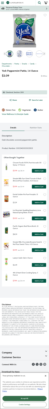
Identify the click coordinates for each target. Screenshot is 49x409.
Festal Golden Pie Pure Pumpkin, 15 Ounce (25, 195)
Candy (32, 64)
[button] (39, 3)
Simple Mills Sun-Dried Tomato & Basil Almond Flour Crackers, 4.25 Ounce (27, 179)
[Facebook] (33, 365)
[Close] (45, 375)
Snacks (24, 64)
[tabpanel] (24, 209)
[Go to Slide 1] (10, 54)
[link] (35, 100)
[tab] (13, 128)
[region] (24, 390)
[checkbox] (45, 15)
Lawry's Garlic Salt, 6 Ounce (23, 258)
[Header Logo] (14, 3)
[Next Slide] (44, 53)
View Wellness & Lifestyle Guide (15, 114)
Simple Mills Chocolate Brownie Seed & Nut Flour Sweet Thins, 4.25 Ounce (27, 243)
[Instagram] (40, 365)
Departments (7, 64)
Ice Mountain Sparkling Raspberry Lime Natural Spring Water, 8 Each (27, 211)
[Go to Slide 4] (39, 54)
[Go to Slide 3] (29, 54)
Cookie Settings (24, 404)
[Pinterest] (44, 365)
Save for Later (37, 100)
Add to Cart (39, 171)
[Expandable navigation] (2, 3)
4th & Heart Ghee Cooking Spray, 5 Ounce (25, 274)
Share (14, 100)
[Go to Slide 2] (19, 54)
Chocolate (6, 66)
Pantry (17, 64)
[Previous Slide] (5, 53)
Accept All (24, 398)
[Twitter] (37, 365)
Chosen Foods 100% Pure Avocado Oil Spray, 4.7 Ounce (27, 164)
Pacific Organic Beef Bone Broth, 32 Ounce (26, 227)
